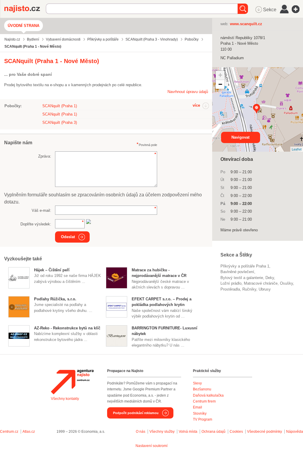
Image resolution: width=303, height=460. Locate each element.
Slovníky (200, 413)
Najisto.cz (25, 8)
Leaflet (297, 149)
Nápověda (294, 431)
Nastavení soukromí (151, 446)
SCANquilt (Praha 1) (59, 106)
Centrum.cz (9, 431)
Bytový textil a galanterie (241, 277)
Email (197, 407)
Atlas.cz (28, 431)
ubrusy (265, 289)
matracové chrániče (261, 283)
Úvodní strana (23, 25)
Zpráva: (44, 156)
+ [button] (220, 75)
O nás (140, 431)
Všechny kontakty (65, 399)
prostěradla (230, 289)
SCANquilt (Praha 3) (59, 122)
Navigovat (240, 137)
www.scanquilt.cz (246, 24)
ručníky (249, 289)
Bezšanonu (202, 389)
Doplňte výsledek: (35, 224)
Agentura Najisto (72, 381)
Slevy (197, 383)
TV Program (202, 419)
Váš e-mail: (41, 210)
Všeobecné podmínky (264, 431)
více (196, 105)
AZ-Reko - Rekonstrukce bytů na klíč (67, 328)
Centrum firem (204, 401)
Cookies (236, 431)
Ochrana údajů (213, 431)
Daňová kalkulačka (208, 395)
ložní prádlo (230, 283)
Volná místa (188, 431)
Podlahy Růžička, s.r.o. (55, 299)
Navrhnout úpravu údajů (187, 91)
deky (269, 277)
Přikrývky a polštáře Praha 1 (244, 266)
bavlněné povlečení (237, 272)
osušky (286, 283)
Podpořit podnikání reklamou (136, 413)
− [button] (220, 84)
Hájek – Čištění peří (52, 270)
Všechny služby (162, 431)
